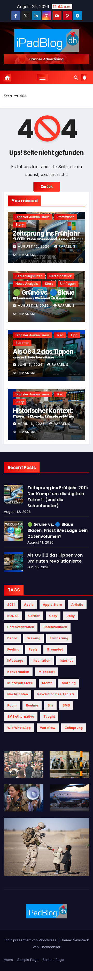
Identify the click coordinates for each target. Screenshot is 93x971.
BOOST (13, 616)
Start (8, 95)
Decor (12, 638)
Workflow (47, 728)
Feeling (13, 649)
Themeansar (50, 947)
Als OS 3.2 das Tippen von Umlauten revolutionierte (43, 358)
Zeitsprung (74, 728)
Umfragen (68, 284)
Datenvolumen (55, 627)
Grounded (55, 649)
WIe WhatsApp (19, 728)
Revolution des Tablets (55, 694)
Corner (34, 616)
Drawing (33, 638)
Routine (32, 705)
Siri (50, 705)
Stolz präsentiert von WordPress (30, 940)
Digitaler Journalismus (33, 217)
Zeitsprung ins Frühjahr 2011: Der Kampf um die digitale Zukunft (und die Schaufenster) (57, 497)
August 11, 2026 (34, 305)
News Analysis (27, 284)
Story (20, 224)
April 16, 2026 (32, 424)
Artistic (77, 605)
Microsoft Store (20, 683)
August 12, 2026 (34, 246)
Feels (33, 649)
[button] (76, 77)
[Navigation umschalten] (42, 77)
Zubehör (22, 343)
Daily (70, 616)
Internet (66, 661)
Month (47, 683)
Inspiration (41, 661)
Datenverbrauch (20, 627)
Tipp (74, 335)
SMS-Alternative (20, 716)
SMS (66, 705)
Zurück (47, 186)
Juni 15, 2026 (31, 365)
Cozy (53, 616)
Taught (49, 716)
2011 (11, 605)
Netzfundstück (60, 276)
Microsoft (46, 672)
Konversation (18, 672)
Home (8, 959)
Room (12, 705)
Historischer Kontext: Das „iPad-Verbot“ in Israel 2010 (43, 417)
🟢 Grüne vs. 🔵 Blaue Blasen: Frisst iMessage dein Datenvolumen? (46, 299)
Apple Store (52, 605)
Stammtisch (65, 217)
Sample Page (27, 959)
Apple (29, 605)
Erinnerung (59, 638)
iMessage (15, 661)
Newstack (81, 940)
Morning (69, 683)
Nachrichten (17, 694)
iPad (60, 335)
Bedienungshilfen (29, 276)
